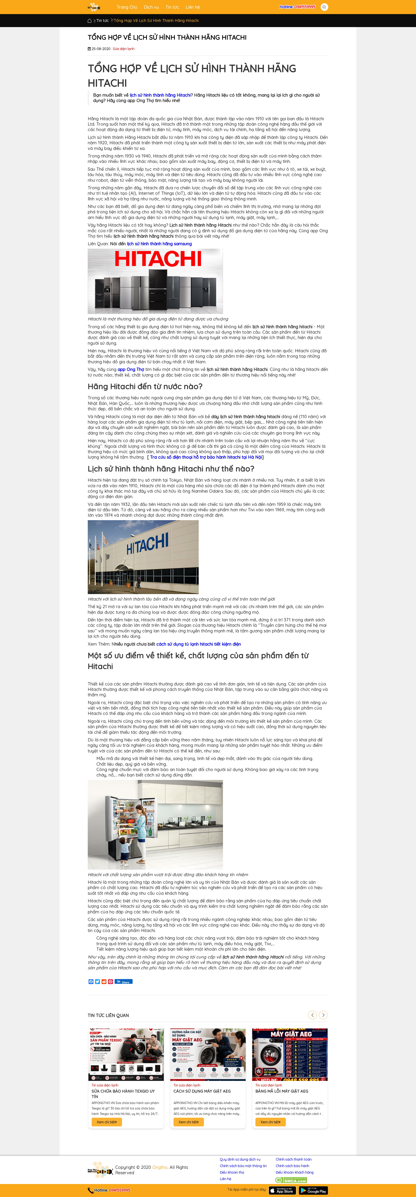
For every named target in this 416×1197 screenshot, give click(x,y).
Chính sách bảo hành (292, 1166)
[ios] (282, 1190)
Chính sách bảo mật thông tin (243, 1166)
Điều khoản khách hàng (295, 1172)
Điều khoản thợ (232, 1172)
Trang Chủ (127, 7)
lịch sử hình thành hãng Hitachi (160, 95)
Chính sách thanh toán (294, 1159)
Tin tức (172, 7)
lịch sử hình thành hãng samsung (159, 243)
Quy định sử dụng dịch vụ (240, 1159)
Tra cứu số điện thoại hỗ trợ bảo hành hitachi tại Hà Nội (206, 457)
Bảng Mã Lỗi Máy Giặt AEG (200, 1091)
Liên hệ (193, 7)
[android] (313, 1190)
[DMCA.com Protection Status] (291, 1180)
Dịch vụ (151, 7)
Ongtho (159, 1167)
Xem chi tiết (106, 1122)
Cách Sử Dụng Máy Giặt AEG (120, 1091)
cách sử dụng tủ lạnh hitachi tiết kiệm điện (198, 644)
